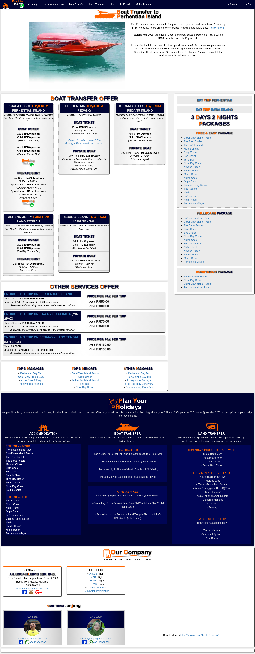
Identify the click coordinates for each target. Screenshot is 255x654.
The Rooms (190, 188)
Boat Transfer (76, 4)
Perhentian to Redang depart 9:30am (84, 140)
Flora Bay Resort (85, 387)
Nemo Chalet (191, 177)
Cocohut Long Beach (195, 185)
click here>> (217, 27)
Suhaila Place (13, 475)
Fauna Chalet (13, 489)
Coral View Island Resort (85, 373)
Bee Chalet (190, 156)
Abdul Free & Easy (31, 380)
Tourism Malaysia (97, 587)
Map (112, 4)
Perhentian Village (194, 203)
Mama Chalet (191, 148)
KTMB (93, 584)
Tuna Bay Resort (15, 478)
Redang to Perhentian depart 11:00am (84, 143)
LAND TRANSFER (211, 433)
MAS (93, 577)
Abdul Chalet (85, 376)
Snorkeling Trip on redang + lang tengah (41, 337)
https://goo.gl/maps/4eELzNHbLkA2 (199, 635)
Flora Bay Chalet (193, 163)
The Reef (85, 383)
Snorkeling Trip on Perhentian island (38, 294)
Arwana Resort (192, 166)
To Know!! (125, 4)
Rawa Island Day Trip (139, 376)
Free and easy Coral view (139, 383)
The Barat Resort (193, 145)
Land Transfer (96, 4)
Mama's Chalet (14, 464)
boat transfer (127, 433)
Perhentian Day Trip (31, 373)
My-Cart (248, 4)
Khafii (187, 192)
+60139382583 (101, 642)
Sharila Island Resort (195, 276)
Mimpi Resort (191, 174)
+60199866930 (37, 642)
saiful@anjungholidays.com (33, 638)
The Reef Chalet (193, 141)
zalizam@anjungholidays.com (32, 588)
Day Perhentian (214, 100)
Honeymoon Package (31, 383)
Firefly (93, 580)
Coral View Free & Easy (31, 376)
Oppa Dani (190, 181)
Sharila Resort (191, 170)
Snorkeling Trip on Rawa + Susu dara (37, 314)
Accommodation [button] (53, 4)
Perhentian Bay (192, 196)
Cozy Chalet (190, 152)
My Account (232, 4)
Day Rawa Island (214, 109)
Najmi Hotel (190, 199)
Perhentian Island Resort (85, 380)
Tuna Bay (189, 159)
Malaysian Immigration (96, 591)
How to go (33, 4)
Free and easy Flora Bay (139, 387)
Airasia (93, 573)
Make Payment (144, 4)
